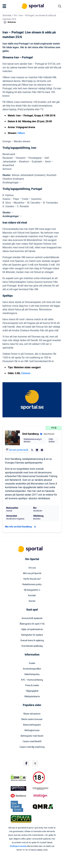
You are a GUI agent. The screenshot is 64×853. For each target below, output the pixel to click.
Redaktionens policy (32, 584)
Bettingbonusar (32, 730)
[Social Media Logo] (26, 763)
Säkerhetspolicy (32, 674)
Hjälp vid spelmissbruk (32, 629)
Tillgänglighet (32, 691)
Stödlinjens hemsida (18, 846)
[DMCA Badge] (21, 777)
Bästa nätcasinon (32, 713)
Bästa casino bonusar (32, 719)
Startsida (6, 15)
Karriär (32, 601)
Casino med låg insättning (32, 747)
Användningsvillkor (32, 668)
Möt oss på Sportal (32, 573)
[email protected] (18, 450)
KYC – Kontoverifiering (32, 680)
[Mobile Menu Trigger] (4, 6)
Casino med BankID (32, 741)
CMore (21, 133)
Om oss (32, 567)
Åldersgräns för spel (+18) (32, 623)
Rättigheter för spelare (32, 635)
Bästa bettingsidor (32, 724)
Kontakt (32, 595)
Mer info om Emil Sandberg (18, 526)
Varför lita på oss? (32, 579)
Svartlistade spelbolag (32, 646)
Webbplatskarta (32, 696)
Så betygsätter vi (32, 590)
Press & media (32, 685)
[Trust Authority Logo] (21, 788)
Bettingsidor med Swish (32, 736)
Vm (15, 15)
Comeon (25, 373)
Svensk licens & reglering (32, 640)
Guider (32, 663)
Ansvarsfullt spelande (32, 618)
